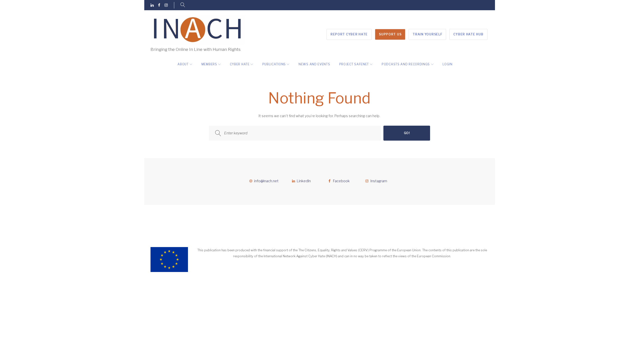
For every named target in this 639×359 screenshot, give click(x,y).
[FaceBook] (159, 5)
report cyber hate (349, 34)
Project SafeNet (354, 64)
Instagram (378, 181)
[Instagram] (166, 5)
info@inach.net (266, 181)
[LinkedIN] (152, 5)
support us (390, 34)
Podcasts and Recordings (406, 64)
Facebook (341, 181)
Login (448, 64)
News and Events (314, 64)
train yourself (427, 34)
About (183, 64)
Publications (274, 64)
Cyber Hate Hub (468, 34)
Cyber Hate (240, 64)
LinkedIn (304, 181)
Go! (407, 133)
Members (209, 64)
